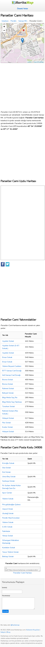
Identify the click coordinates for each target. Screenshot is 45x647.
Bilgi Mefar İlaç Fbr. (10, 397)
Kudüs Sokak (7, 427)
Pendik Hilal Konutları (11, 518)
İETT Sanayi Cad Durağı (11, 370)
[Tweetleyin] (7, 264)
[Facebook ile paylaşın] (3, 264)
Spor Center (7, 492)
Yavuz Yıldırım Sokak (10, 552)
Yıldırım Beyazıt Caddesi (11, 366)
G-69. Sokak (7, 527)
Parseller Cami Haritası (22, 573)
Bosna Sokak (7, 379)
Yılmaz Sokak (7, 535)
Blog (8, 632)
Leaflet (29, 62)
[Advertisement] (22, 86)
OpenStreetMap (39, 62)
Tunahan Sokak (8, 406)
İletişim (3, 632)
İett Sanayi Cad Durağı (11, 375)
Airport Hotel (7, 509)
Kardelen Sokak (8, 547)
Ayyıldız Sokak (8, 341)
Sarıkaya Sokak (8, 481)
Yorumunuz (6, 596)
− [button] (4, 30)
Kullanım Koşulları (32, 630)
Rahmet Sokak (8, 388)
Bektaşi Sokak (8, 556)
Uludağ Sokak (8, 513)
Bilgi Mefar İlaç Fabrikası (12, 402)
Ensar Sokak (7, 357)
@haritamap (15, 625)
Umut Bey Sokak (9, 476)
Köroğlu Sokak (8, 463)
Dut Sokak (6, 472)
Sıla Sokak (6, 467)
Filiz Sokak (6, 422)
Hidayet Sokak (8, 418)
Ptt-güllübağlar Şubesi (11, 504)
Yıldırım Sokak (7, 498)
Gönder (5, 611)
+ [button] (4, 26)
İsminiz (4, 588)
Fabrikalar (6, 531)
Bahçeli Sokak (8, 393)
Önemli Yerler (22, 8)
